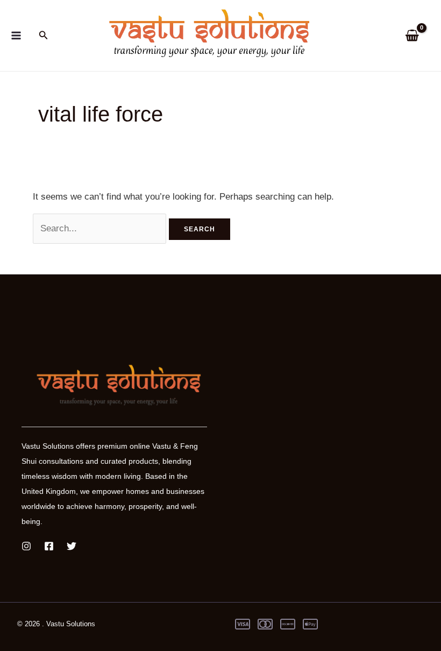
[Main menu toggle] (16, 35)
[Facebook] (49, 546)
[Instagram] (26, 546)
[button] (43, 36)
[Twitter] (71, 546)
